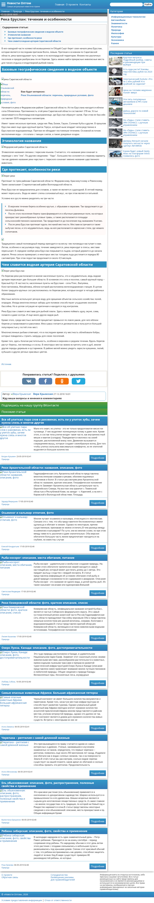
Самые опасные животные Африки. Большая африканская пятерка (50, 693)
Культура (116, 36)
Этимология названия (19, 34)
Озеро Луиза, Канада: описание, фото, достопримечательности (47, 648)
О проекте (72, 4)
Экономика (117, 40)
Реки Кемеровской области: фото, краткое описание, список (45, 603)
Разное (115, 43)
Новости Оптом (19, 3)
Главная (59, 4)
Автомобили (118, 20)
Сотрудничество (59, 875)
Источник (6, 364)
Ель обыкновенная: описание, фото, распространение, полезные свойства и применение (48, 784)
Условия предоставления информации (22, 900)
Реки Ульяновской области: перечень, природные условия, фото (57, 95)
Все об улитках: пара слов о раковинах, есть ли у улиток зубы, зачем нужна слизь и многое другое (51, 421)
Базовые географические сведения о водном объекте (35, 31)
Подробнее (97, 458)
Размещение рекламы (62, 877)
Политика (116, 26)
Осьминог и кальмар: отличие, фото (28, 512)
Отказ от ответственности (58, 900)
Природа (5, 459)
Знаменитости (119, 23)
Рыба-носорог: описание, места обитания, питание (38, 557)
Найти (148, 4)
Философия (117, 33)
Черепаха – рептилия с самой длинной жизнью (36, 738)
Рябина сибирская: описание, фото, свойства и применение (44, 831)
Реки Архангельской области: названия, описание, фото (42, 467)
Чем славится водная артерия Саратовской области (34, 41)
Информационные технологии (128, 16)
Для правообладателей (63, 880)
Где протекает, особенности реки (25, 38)
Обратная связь (10, 877)
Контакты (85, 4)
